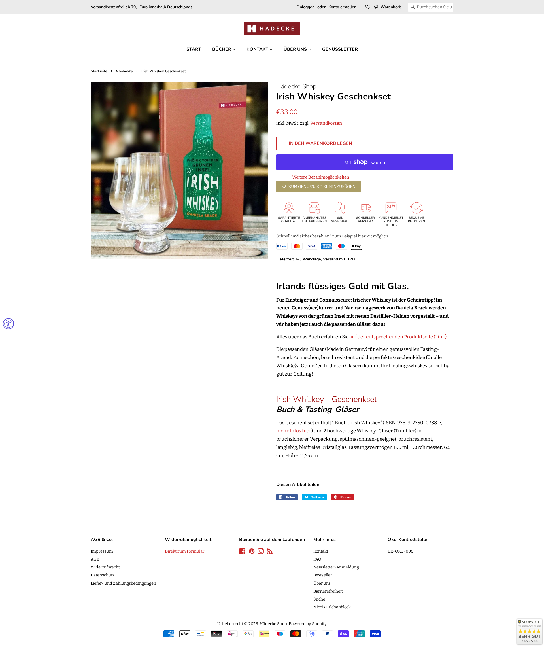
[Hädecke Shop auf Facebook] (242, 552)
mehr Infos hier (293, 431)
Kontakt (257, 49)
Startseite (99, 71)
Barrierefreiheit (328, 591)
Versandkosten (326, 123)
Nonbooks (124, 71)
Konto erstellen (342, 7)
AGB (95, 559)
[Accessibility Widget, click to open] (8, 323)
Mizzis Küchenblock (332, 607)
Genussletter (340, 49)
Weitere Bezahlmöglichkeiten (320, 177)
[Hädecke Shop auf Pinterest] (251, 552)
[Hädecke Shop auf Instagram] (261, 552)
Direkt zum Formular (184, 551)
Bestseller (322, 575)
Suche (319, 599)
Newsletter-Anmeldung (336, 567)
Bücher (222, 49)
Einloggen (305, 7)
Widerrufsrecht (105, 567)
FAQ (317, 559)
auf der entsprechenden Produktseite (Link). (399, 337)
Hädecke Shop (273, 623)
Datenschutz (102, 575)
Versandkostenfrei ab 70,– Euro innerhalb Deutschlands (141, 7)
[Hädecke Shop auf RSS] (270, 552)
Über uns (296, 49)
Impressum (102, 551)
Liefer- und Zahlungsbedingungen (123, 583)
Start (193, 49)
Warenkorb (391, 7)
